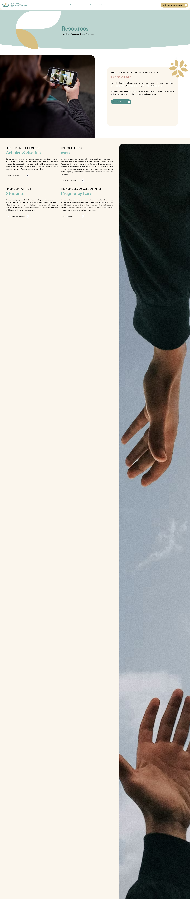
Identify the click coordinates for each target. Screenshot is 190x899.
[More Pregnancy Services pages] (86, 5)
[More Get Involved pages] (110, 5)
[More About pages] (95, 5)
